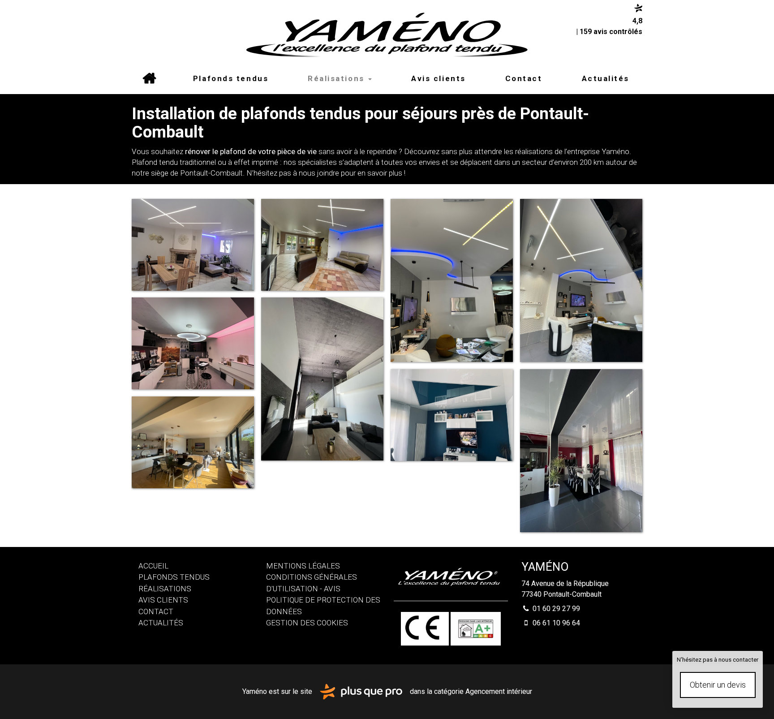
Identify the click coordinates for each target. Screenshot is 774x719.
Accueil (149, 78)
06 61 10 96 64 (555, 623)
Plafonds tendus (230, 78)
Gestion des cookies (307, 622)
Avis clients (438, 78)
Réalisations (337, 78)
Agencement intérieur (498, 691)
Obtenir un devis (718, 684)
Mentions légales (303, 565)
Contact (523, 78)
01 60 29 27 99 (555, 608)
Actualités (606, 78)
